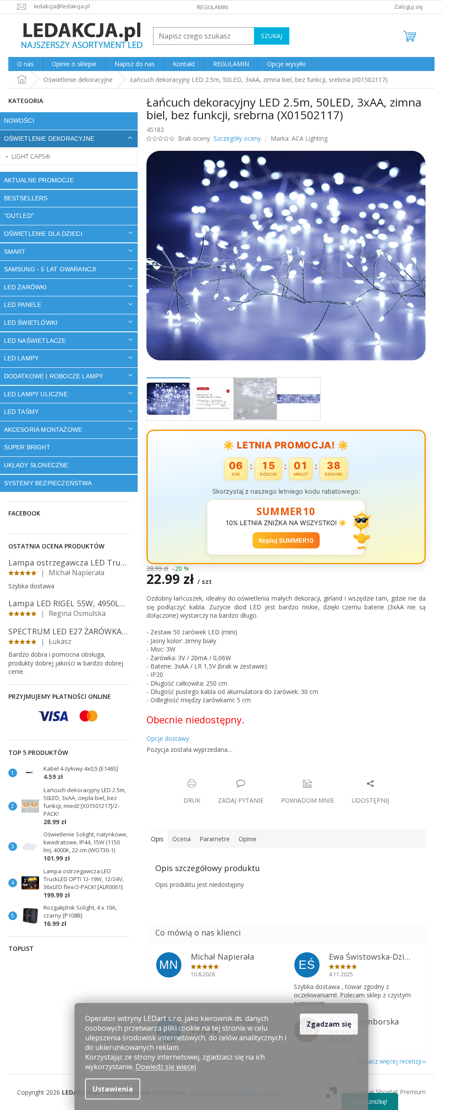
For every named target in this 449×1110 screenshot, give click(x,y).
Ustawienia (113, 1089)
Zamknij (208, 774)
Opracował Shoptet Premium (384, 1091)
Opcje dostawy (167, 738)
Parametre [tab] (215, 839)
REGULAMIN (212, 7)
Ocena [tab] (181, 839)
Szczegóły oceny (237, 138)
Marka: (299, 138)
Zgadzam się (328, 1024)
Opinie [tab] (248, 839)
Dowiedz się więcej (165, 1066)
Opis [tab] (157, 839)
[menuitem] (25, 64)
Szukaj (271, 36)
